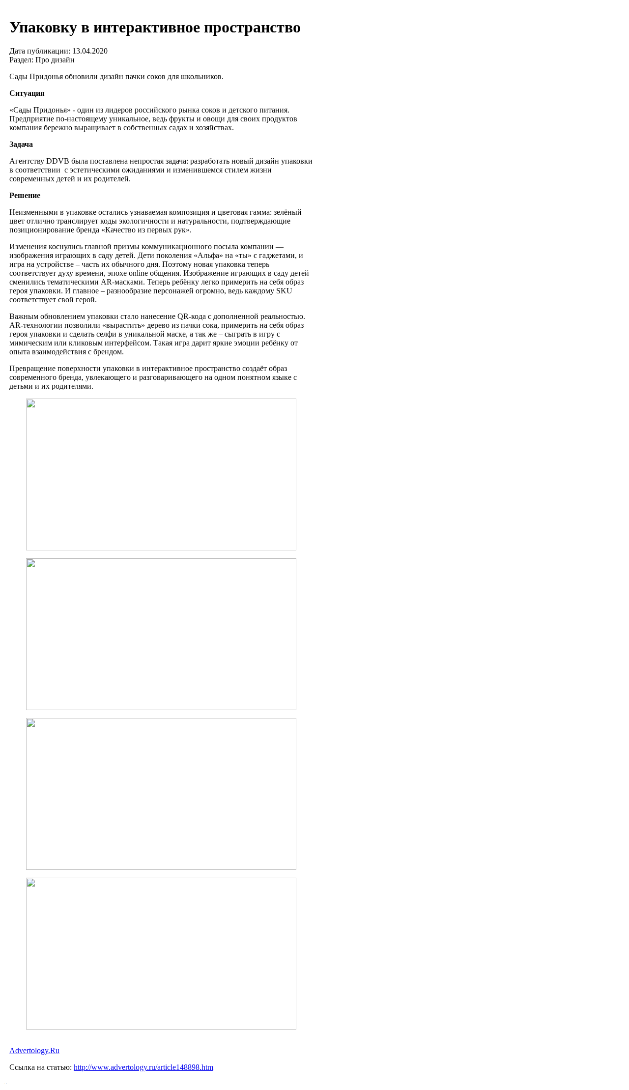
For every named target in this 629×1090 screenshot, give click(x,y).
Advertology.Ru (34, 1050)
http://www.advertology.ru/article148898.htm (143, 1067)
